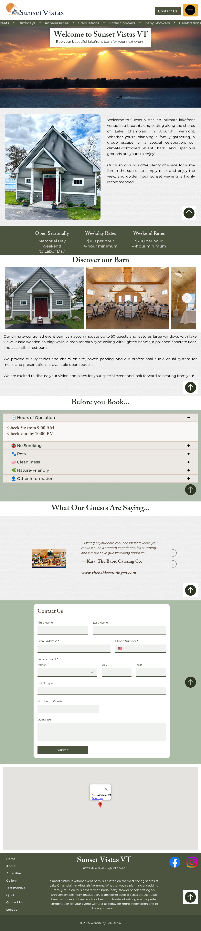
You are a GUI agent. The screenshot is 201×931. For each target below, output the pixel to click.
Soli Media (114, 923)
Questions (44, 720)
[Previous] (173, 553)
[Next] (173, 563)
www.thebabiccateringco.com (108, 573)
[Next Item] (187, 298)
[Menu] (190, 10)
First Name (46, 622)
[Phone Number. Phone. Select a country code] (121, 648)
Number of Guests (50, 701)
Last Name (101, 622)
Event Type (45, 683)
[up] (189, 213)
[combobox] (67, 672)
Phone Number (126, 641)
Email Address (48, 641)
